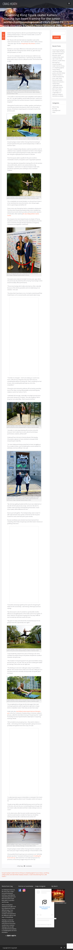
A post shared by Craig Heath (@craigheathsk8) (49, 924)
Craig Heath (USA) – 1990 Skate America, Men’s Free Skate (57, 87)
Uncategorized (56, 110)
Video (53, 112)
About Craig (55, 107)
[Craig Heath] (19, 890)
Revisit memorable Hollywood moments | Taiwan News (58, 81)
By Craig (54, 108)
